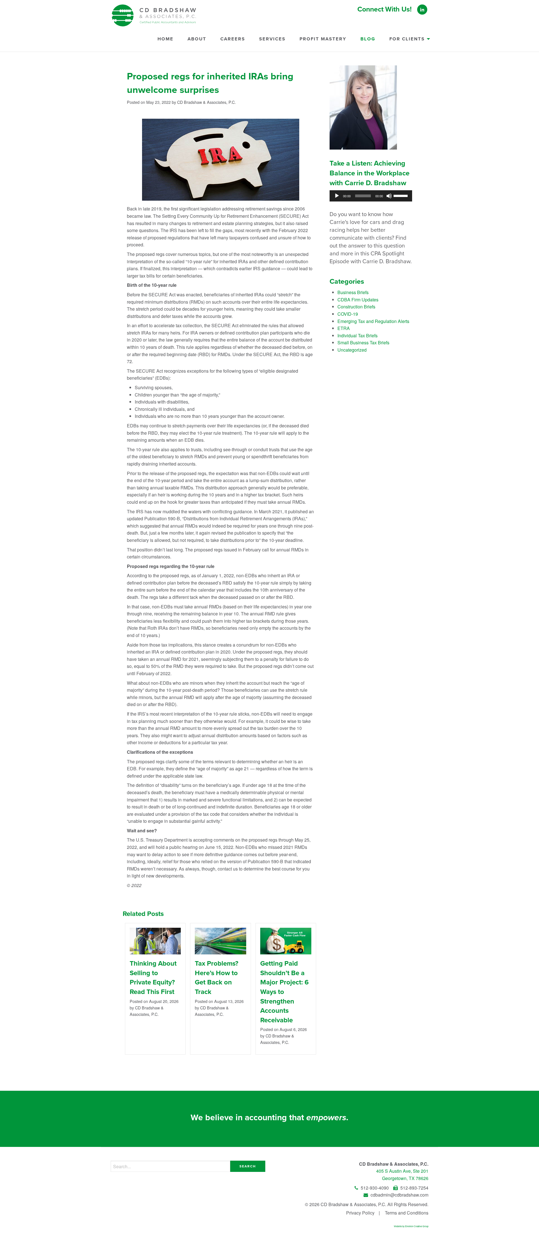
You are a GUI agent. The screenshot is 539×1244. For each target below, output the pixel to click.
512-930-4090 (375, 1188)
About (197, 39)
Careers (232, 39)
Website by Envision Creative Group (411, 1226)
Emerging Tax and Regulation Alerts (373, 321)
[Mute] (389, 196)
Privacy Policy (360, 1212)
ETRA (343, 328)
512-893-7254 (413, 1188)
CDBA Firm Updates (357, 299)
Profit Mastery (323, 39)
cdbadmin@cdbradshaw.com (398, 1195)
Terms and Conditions (406, 1212)
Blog (367, 39)
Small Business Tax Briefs (363, 342)
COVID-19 (347, 314)
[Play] (337, 196)
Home (165, 39)
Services (272, 39)
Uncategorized (352, 350)
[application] (371, 195)
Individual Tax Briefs (357, 335)
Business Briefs (353, 292)
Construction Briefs (356, 306)
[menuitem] (165, 41)
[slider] (401, 195)
